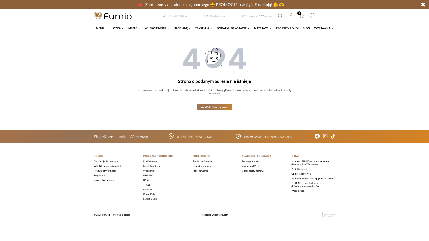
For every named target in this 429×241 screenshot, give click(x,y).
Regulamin (99, 175)
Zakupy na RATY (250, 166)
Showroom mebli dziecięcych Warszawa (312, 178)
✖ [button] (423, 4)
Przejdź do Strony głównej (214, 106)
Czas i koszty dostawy (253, 170)
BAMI (146, 180)
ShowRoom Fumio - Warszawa (121, 136)
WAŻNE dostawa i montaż (107, 166)
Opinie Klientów (300, 173)
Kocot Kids (149, 194)
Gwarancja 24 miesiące (106, 161)
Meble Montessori (152, 166)
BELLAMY (148, 175)
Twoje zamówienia (202, 161)
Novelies (147, 189)
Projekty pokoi (299, 169)
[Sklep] (328, 214)
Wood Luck (149, 170)
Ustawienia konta (202, 166)
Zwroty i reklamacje (104, 180)
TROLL (146, 184)
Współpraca (297, 190)
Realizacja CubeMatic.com (214, 214)
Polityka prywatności (105, 170)
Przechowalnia (200, 170)
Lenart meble (150, 198)
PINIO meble (150, 161)
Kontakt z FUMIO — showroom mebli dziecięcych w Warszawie (310, 163)
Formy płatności (250, 161)
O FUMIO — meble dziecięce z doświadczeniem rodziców (306, 184)
